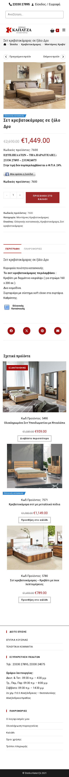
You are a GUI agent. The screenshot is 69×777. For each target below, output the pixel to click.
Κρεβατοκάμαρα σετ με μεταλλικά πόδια (34, 504)
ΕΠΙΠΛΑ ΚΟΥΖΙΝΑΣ (17, 639)
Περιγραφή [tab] (12, 248)
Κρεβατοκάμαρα (49, 221)
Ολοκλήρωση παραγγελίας (22, 725)
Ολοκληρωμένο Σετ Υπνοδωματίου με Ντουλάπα (34, 422)
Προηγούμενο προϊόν (20, 56)
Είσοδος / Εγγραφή (47, 4)
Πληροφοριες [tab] (33, 248)
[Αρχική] (4, 44)
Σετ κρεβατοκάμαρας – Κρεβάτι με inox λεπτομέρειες (34, 582)
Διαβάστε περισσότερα (34, 438)
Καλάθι (10, 732)
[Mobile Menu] (63, 30)
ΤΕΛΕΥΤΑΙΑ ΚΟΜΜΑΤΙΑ (19, 646)
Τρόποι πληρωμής (17, 746)
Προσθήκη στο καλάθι (42, 198)
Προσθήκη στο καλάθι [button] (34, 520)
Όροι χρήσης (14, 739)
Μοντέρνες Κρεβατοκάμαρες (33, 217)
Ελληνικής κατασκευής (27, 221)
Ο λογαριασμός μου (18, 719)
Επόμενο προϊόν (51, 56)
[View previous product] (6, 56)
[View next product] (63, 56)
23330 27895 (21, 4)
